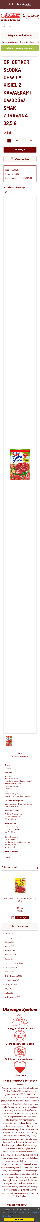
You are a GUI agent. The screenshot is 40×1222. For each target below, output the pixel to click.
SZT (9, 141)
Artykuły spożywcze (10, 42)
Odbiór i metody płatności (20, 48)
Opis (20, 753)
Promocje (24, 42)
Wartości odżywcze (20, 756)
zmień (28, 4)
